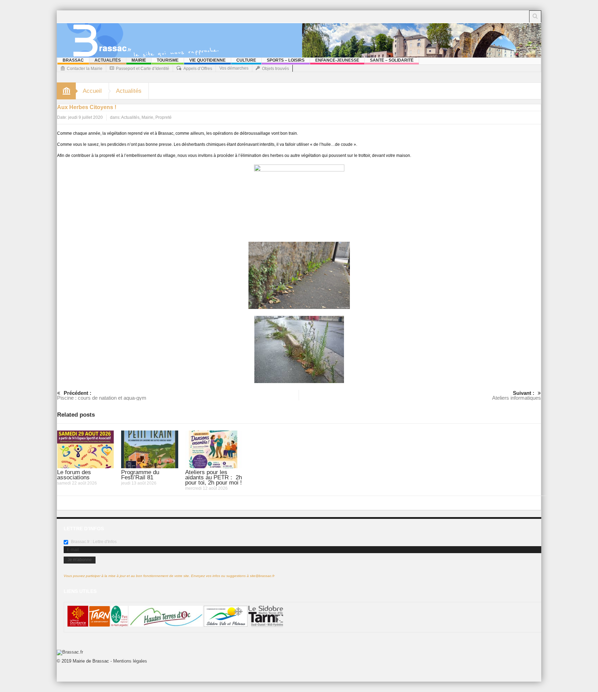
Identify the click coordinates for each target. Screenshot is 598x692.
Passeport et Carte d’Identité (142, 68)
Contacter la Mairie (84, 68)
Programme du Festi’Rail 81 (140, 475)
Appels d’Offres (197, 68)
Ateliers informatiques (516, 395)
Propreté (163, 117)
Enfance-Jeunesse (337, 60)
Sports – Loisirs (286, 60)
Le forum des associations (74, 475)
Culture (246, 60)
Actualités (107, 60)
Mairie (139, 60)
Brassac (73, 60)
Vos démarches (233, 68)
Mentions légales (130, 661)
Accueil (92, 91)
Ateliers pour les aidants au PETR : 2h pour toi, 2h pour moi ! (213, 477)
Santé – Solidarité (392, 60)
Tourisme (168, 60)
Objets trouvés (275, 68)
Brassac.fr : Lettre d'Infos (93, 541)
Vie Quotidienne (207, 60)
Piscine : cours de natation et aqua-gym (101, 395)
